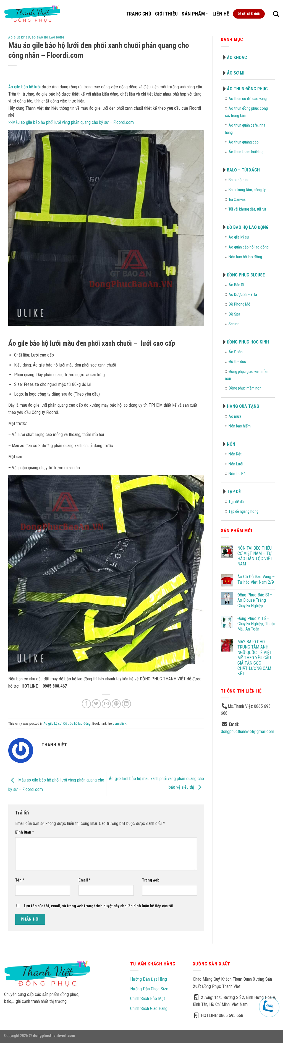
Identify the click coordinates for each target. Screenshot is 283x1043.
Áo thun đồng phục (247, 88)
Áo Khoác (237, 57)
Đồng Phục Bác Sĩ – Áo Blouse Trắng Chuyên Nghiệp (254, 600)
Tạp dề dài (237, 501)
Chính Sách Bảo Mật (147, 998)
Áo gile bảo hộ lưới (24, 86)
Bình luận (24, 832)
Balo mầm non (240, 179)
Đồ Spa (234, 314)
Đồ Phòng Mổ (239, 304)
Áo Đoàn (236, 351)
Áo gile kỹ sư (19, 37)
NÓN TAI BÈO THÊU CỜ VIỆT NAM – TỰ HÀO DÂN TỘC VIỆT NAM (254, 556)
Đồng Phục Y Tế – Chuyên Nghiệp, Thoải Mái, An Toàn (256, 624)
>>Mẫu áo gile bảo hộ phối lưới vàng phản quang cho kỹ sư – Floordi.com (71, 122)
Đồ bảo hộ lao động (48, 37)
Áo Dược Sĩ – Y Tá (243, 294)
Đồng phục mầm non (245, 388)
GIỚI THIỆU (166, 14)
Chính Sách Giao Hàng (148, 1008)
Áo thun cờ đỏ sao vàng (248, 98)
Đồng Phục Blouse (246, 275)
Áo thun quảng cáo (244, 142)
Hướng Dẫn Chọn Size (149, 988)
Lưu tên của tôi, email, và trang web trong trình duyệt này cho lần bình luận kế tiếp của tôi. (99, 906)
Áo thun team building (246, 151)
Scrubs (234, 323)
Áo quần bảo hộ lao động (249, 247)
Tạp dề (234, 491)
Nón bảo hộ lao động (245, 256)
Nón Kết (235, 454)
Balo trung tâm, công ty (247, 189)
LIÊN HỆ (221, 14)
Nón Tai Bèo (238, 473)
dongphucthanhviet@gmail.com (247, 731)
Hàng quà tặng (243, 406)
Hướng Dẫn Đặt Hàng (148, 979)
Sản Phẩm (193, 14)
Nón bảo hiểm (240, 426)
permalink (119, 723)
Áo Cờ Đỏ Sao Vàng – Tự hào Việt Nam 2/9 (256, 579)
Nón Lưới (236, 464)
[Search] (276, 13)
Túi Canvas (237, 199)
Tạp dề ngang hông (243, 511)
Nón (231, 444)
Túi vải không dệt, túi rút (247, 209)
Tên (19, 880)
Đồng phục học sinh (248, 342)
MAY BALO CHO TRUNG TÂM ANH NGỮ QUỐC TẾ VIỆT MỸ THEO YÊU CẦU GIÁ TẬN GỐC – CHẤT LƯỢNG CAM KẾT (254, 657)
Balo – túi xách (243, 170)
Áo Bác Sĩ (236, 284)
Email (84, 880)
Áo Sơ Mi (235, 73)
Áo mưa (235, 416)
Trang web (150, 880)
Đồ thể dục (237, 361)
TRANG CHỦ (138, 14)
